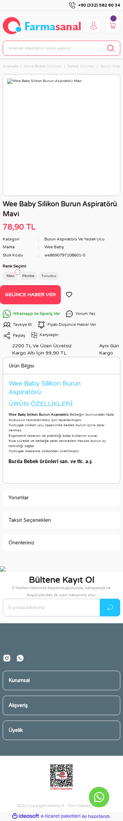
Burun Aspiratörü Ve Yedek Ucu (74, 239)
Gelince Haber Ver (30, 294)
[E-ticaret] (61, 816)
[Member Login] (93, 25)
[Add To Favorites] (69, 294)
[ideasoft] (25, 816)
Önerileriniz (22, 543)
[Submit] (110, 607)
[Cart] (112, 25)
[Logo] (42, 25)
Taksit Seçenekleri (30, 520)
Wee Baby (54, 247)
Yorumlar (19, 498)
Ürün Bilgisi (21, 366)
